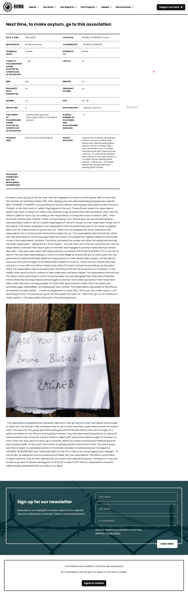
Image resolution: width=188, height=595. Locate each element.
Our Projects (88, 7)
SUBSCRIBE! (167, 543)
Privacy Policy (113, 533)
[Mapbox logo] (132, 107)
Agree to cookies (94, 583)
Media (105, 7)
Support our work (169, 7)
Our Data (48, 7)
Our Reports (67, 7)
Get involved (123, 7)
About (32, 7)
